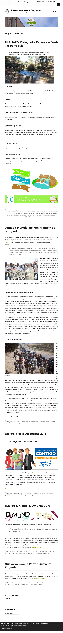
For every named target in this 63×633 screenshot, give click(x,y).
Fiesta (37, 211)
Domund (25, 551)
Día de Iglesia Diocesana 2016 (25, 433)
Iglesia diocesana (13, 495)
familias (13, 216)
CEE (6, 423)
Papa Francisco (22, 423)
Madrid (17, 216)
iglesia (45, 211)
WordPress (10, 628)
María (53, 211)
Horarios (41, 211)
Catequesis (15, 211)
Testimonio (33, 215)
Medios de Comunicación (15, 213)
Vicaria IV (31, 216)
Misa (23, 213)
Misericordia (28, 213)
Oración (34, 213)
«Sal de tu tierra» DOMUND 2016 (27, 505)
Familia (33, 211)
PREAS (10, 215)
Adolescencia (8, 211)
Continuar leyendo (10, 489)
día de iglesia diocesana (31, 493)
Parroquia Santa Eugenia (26, 10)
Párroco (9, 210)
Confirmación (22, 211)
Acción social (25, 421)
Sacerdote (19, 215)
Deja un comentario (41, 216)
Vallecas (27, 216)
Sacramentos (25, 215)
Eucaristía (28, 211)
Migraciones (14, 423)
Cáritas (31, 421)
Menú (55, 11)
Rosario (14, 215)
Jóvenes (49, 211)
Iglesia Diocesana (33, 473)
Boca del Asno (41, 215)
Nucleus (3, 626)
